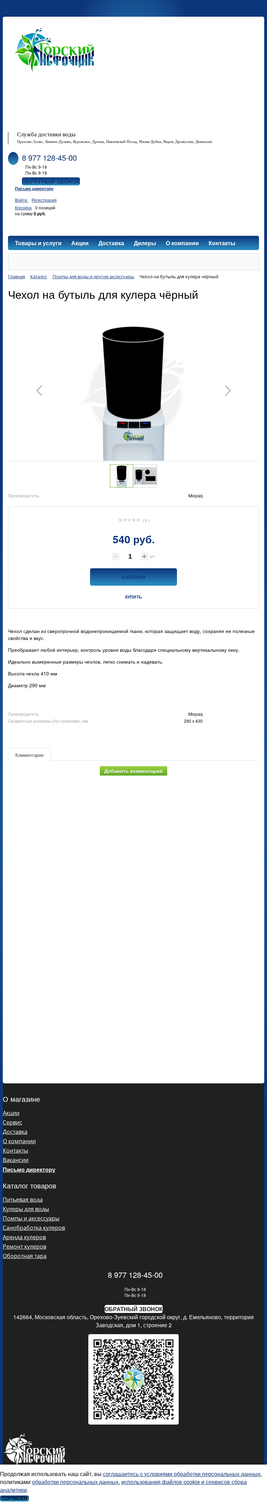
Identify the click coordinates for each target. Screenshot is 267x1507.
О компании (19, 1141)
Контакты (15, 1150)
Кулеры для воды (26, 1209)
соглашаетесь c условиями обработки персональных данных (181, 1474)
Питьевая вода (23, 1199)
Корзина (23, 207)
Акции (11, 1113)
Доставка (15, 1132)
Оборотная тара (25, 1256)
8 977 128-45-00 (49, 157)
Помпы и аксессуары (31, 1218)
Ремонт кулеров (24, 1246)
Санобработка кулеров (34, 1228)
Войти (21, 200)
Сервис (12, 1122)
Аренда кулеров (24, 1237)
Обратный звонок (51, 181)
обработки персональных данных (75, 1482)
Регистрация (44, 200)
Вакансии (16, 1160)
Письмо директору (34, 188)
